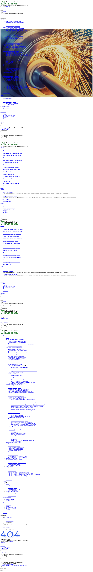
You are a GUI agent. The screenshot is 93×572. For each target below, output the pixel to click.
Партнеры (5, 118)
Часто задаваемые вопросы (9, 115)
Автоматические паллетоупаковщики (14, 23)
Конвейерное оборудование (9, 65)
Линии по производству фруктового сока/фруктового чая (18, 89)
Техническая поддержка (11, 100)
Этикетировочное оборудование (10, 37)
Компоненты (8, 90)
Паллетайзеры (9, 63)
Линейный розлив (9, 84)
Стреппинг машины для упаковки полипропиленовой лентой (19, 54)
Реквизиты (5, 119)
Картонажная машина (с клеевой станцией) (15, 74)
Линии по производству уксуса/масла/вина (15, 88)
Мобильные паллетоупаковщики (13, 26)
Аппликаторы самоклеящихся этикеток (14, 38)
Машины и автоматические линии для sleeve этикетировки (18, 49)
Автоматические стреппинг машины (14, 53)
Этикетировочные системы (11, 40)
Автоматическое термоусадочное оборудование (16, 47)
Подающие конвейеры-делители (13, 70)
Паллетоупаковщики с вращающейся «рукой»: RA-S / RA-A (18, 24)
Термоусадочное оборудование (10, 45)
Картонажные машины (8, 72)
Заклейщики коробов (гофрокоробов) (11, 31)
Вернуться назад (4, 541)
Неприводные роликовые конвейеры (14, 66)
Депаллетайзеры (9, 62)
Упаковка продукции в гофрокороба (13, 80)
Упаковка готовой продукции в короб (11, 77)
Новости (5, 114)
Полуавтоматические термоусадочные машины (16, 46)
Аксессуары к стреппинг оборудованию (14, 60)
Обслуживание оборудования (9, 102)
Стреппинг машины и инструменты (11, 51)
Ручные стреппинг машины (12, 57)
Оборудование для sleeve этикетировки (11, 44)
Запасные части (6, 93)
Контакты (3, 122)
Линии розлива (6, 81)
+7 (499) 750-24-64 (6, 6)
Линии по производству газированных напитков (16, 85)
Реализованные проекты (8, 116)
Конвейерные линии (10, 71)
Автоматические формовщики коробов (14, 29)
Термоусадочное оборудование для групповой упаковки (18, 48)
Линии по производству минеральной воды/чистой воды (18, 86)
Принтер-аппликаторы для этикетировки (14, 41)
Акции (2, 95)
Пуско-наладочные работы (11, 99)
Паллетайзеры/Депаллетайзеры (10, 61)
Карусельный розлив (10, 82)
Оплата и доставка (5, 106)
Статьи (2, 110)
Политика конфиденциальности (7, 564)
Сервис (2, 96)
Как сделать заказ (7, 108)
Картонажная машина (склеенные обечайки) (15, 73)
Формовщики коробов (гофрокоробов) (11, 27)
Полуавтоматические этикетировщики (14, 43)
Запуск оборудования (8, 98)
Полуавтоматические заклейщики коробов (15, 32)
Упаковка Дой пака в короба (12, 79)
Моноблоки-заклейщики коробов (13, 35)
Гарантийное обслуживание (12, 103)
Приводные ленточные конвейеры (13, 69)
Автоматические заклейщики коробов (14, 34)
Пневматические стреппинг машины (14, 59)
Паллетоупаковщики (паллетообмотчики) (12, 21)
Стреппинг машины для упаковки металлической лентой (18, 55)
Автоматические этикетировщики (13, 39)
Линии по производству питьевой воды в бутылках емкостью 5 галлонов (21, 87)
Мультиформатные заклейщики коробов (14, 36)
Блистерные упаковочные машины (10, 91)
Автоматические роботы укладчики (11, 64)
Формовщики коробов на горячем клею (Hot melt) (16, 30)
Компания (3, 542)
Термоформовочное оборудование (10, 76)
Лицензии (5, 117)
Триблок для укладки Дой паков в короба (14, 78)
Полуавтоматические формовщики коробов (15, 28)
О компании (3, 112)
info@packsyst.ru (4, 11)
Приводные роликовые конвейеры (13, 68)
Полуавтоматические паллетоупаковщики (15, 22)
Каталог (2, 19)
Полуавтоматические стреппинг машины (14, 52)
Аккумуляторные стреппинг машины (14, 56)
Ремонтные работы (10, 104)
